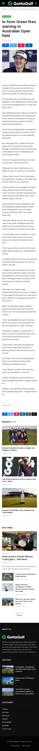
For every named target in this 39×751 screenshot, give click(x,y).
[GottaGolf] (20, 3)
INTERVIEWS (6, 722)
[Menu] (3, 3)
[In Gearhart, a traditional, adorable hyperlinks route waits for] (8, 669)
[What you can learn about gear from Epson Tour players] (8, 602)
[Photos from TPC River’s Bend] (8, 681)
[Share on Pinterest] (21, 45)
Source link (6, 405)
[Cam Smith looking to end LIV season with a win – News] (19, 466)
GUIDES (4, 719)
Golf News (6, 16)
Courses (5, 709)
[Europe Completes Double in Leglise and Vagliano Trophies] (19, 435)
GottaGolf (16, 741)
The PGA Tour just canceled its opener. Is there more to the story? (24, 691)
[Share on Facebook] (5, 45)
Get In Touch (26, 746)
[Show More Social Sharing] (35, 45)
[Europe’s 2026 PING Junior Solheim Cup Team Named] (19, 497)
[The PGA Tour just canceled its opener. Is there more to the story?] (8, 692)
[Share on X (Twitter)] (13, 45)
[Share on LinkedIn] (28, 45)
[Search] (36, 3)
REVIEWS (5, 725)
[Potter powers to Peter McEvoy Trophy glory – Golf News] (19, 541)
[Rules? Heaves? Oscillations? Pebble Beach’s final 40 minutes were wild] (8, 587)
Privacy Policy (15, 746)
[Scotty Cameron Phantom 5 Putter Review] (8, 577)
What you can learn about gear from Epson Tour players (25, 601)
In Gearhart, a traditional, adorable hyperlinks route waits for (25, 669)
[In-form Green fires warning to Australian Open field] (19, 61)
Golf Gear (5, 712)
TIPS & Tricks (6, 729)
